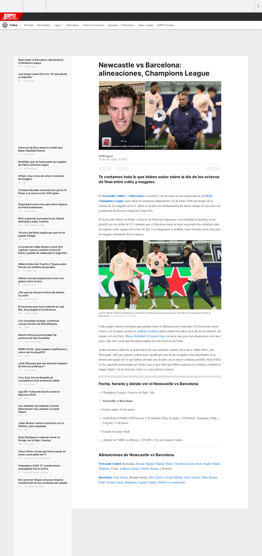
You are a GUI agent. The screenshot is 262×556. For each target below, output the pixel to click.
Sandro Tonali (211, 464)
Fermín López (157, 336)
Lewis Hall (195, 464)
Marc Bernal (209, 477)
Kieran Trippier (145, 464)
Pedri (102, 482)
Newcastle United (113, 196)
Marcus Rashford (135, 336)
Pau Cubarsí (156, 477)
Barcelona (137, 196)
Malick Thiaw (164, 464)
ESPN (9, 16)
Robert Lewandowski (172, 482)
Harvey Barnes (150, 468)
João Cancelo (192, 477)
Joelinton (104, 468)
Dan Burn (181, 464)
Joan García (121, 477)
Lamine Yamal (147, 482)
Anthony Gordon (147, 331)
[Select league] (11, 6)
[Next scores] (258, 6)
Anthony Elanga (130, 468)
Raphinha (131, 482)
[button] (249, 16)
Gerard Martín (173, 477)
